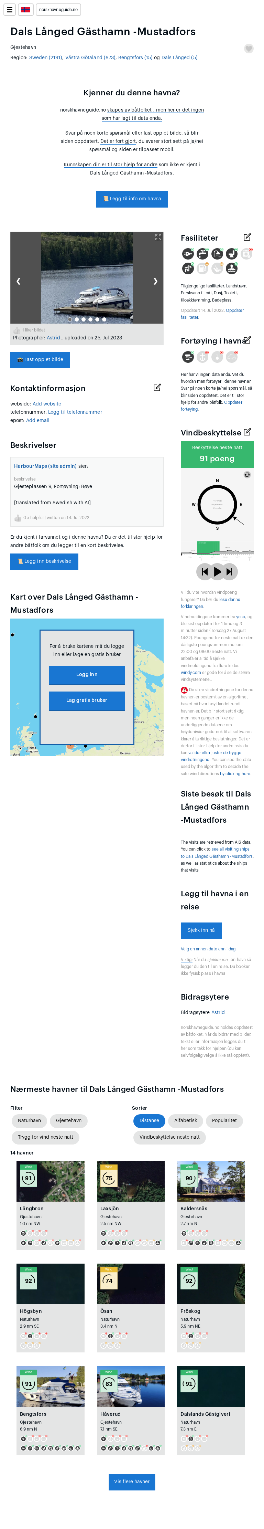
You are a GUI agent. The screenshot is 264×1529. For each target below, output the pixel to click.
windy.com (191, 673)
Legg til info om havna (132, 199)
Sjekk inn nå (201, 930)
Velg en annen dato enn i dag (208, 949)
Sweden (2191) (46, 57)
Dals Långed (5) (180, 57)
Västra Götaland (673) (90, 57)
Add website (47, 404)
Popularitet (224, 1120)
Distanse (149, 1120)
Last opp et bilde (40, 359)
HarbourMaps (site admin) (45, 466)
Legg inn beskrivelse (44, 561)
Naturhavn (29, 1120)
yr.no (240, 617)
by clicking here (235, 774)
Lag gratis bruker (87, 700)
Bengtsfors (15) (135, 57)
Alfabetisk (185, 1120)
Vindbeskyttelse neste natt (170, 1137)
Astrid (54, 338)
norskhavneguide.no (58, 10)
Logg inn (87, 674)
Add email (38, 420)
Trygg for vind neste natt (45, 1137)
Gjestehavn (68, 1120)
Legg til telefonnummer (75, 412)
